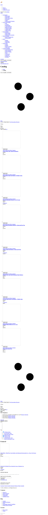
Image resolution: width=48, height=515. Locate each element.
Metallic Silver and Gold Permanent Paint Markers (13, 274)
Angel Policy (5, 495)
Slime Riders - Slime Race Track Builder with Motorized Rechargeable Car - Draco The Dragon (18, 453)
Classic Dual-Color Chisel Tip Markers (10, 151)
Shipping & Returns (6, 502)
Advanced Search (3, 61)
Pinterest (16, 485)
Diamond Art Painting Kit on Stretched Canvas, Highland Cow (12, 466)
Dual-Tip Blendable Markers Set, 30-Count (11, 199)
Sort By (1, 122)
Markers (7, 435)
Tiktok (19, 485)
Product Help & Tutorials (7, 505)
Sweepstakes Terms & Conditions (9, 504)
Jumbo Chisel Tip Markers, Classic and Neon (12, 249)
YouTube (9, 485)
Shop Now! (21, 2)
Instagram (12, 485)
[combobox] (5, 60)
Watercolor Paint (8, 434)
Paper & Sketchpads (9, 439)
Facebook (2, 485)
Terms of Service (6, 493)
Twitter (5, 485)
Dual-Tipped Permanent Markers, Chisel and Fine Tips (14, 225)
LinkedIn (22, 485)
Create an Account (6, 9)
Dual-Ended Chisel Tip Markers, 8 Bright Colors (12, 175)
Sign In (4, 7)
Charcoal (7, 436)
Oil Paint (7, 432)
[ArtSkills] (7, 11)
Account (2, 59)
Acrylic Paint (8, 433)
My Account (5, 509)
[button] (6, 150)
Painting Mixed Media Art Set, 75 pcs (10, 324)
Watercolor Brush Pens (7, 348)
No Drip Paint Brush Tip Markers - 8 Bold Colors (13, 299)
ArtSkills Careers (6, 496)
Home (4, 69)
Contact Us (5, 8)
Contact (4, 501)
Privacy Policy (5, 494)
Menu (1, 12)
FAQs (4, 503)
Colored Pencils (8, 437)
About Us (4, 492)
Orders (4, 510)
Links (1, 4)
